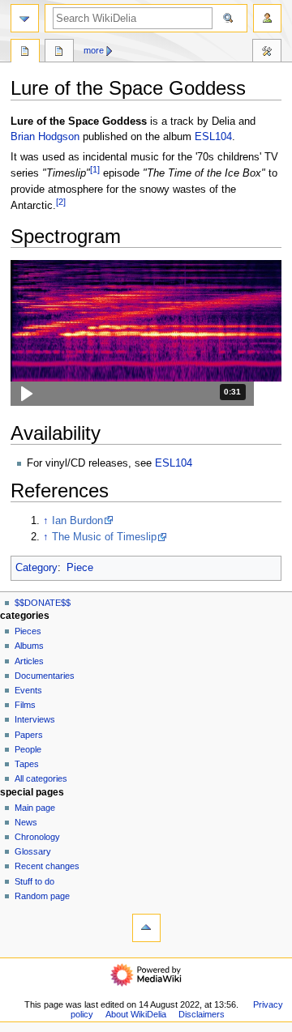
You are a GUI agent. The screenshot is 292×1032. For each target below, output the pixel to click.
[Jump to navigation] (25, 18)
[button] (132, 394)
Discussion (59, 53)
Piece (80, 568)
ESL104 (213, 137)
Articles (29, 661)
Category (36, 568)
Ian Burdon (77, 521)
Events (28, 690)
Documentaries (45, 675)
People (28, 749)
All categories (41, 778)
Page (25, 53)
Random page (42, 896)
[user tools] (267, 18)
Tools (267, 53)
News (26, 822)
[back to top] (146, 928)
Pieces (28, 631)
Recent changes (47, 866)
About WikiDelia (135, 1014)
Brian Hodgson (45, 137)
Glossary (33, 851)
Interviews (35, 719)
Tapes (27, 764)
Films (25, 705)
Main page (35, 807)
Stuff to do (34, 881)
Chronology (37, 837)
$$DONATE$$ (43, 603)
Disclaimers (201, 1014)
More (94, 50)
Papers (29, 735)
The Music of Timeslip (104, 537)
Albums (29, 645)
